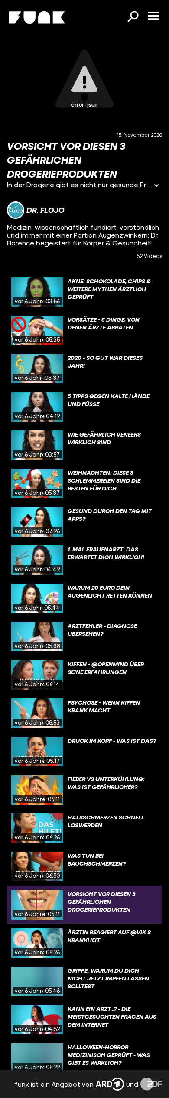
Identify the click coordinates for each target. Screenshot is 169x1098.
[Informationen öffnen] (156, 186)
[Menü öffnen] (153, 16)
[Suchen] (132, 17)
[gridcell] (84, 292)
